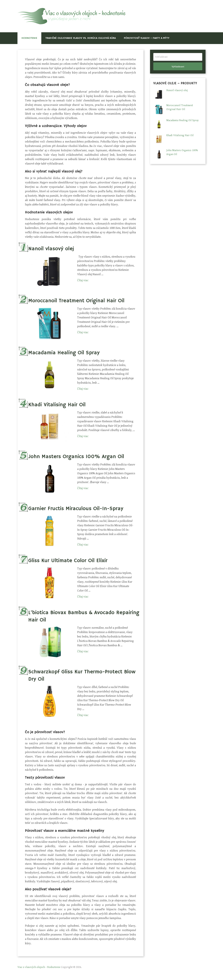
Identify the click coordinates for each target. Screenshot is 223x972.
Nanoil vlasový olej (51, 249)
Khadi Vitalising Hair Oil (57, 405)
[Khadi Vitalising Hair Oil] (49, 426)
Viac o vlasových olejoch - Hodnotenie (38, 967)
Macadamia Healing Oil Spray (64, 353)
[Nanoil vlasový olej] (49, 270)
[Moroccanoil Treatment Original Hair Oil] (49, 323)
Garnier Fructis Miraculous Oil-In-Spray (75, 508)
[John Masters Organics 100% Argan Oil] (49, 478)
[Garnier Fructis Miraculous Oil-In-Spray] (49, 530)
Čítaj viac (82, 280)
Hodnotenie (29, 38)
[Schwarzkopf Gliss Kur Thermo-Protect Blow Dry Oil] (49, 701)
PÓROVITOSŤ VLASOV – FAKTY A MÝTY (146, 38)
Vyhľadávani (178, 66)
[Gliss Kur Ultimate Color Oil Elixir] (49, 582)
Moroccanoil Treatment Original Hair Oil (76, 301)
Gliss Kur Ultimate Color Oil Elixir (67, 560)
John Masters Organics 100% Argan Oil (76, 456)
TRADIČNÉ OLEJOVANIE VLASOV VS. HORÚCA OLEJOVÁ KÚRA (80, 38)
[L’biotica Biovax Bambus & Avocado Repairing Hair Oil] (49, 642)
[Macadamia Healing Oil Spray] (49, 375)
